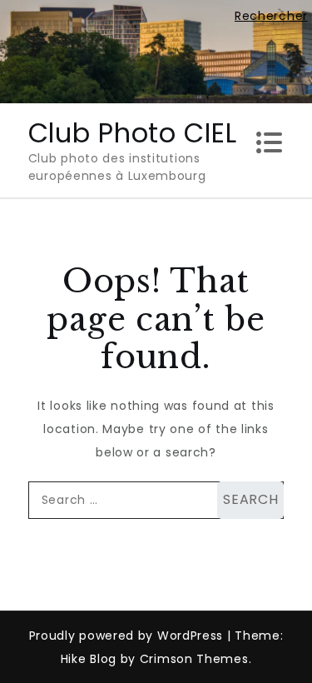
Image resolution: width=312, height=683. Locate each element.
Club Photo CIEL (132, 133)
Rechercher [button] (271, 15)
